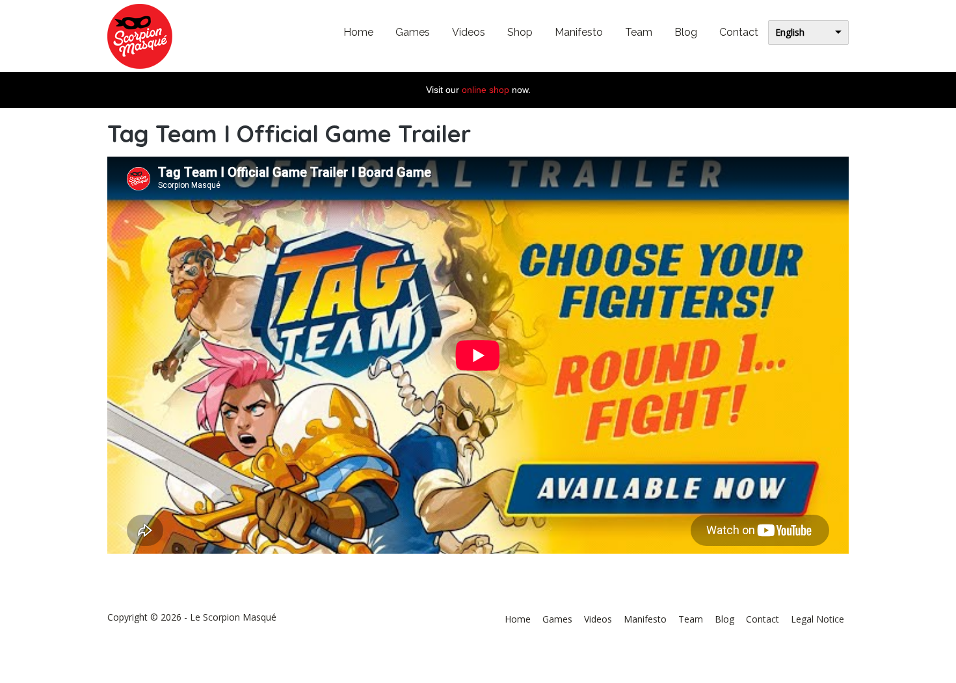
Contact (738, 32)
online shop (485, 89)
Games (412, 32)
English (789, 32)
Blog (685, 32)
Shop (520, 32)
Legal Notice (817, 619)
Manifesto (579, 32)
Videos (468, 32)
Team (638, 32)
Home (358, 32)
